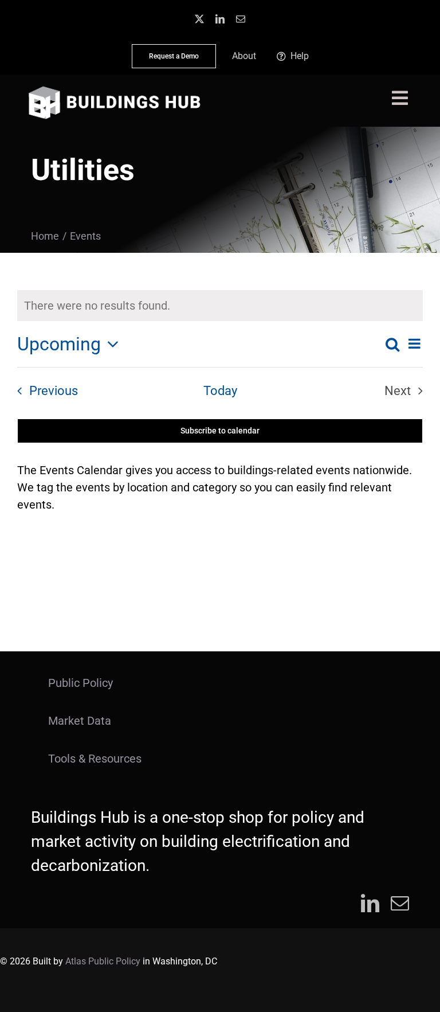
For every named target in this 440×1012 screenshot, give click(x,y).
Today (220, 391)
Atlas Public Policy (102, 961)
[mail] (240, 19)
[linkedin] (220, 19)
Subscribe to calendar (220, 430)
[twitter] (199, 19)
